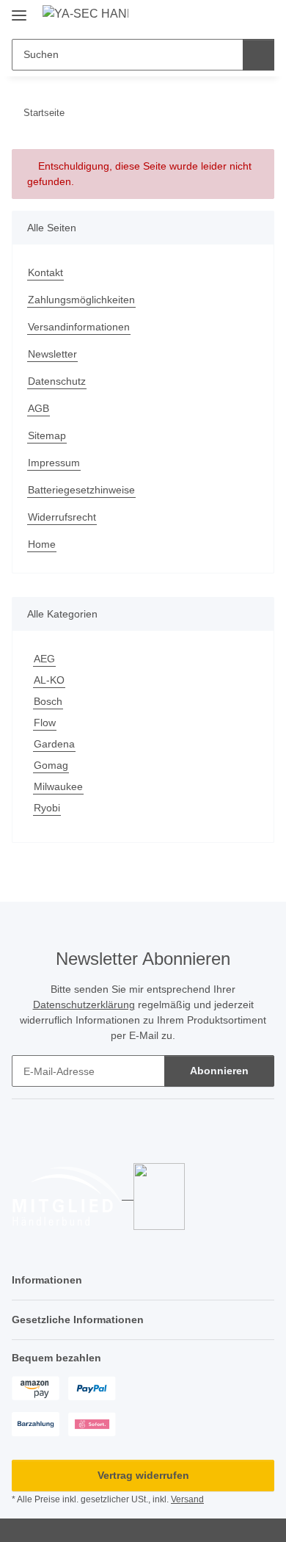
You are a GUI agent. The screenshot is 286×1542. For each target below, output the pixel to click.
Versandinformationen (79, 327)
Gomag (51, 765)
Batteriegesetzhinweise (81, 490)
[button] (216, 16)
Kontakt (45, 272)
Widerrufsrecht (62, 517)
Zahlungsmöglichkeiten (81, 299)
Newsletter (52, 354)
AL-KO (49, 680)
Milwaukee (58, 786)
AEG (44, 659)
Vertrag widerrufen (143, 1475)
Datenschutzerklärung (84, 1004)
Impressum (54, 462)
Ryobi (47, 808)
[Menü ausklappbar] (19, 9)
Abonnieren (219, 1070)
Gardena (54, 744)
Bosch (48, 701)
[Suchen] (258, 54)
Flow (45, 722)
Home (42, 544)
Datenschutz (57, 381)
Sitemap (47, 435)
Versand (187, 1499)
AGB (38, 408)
